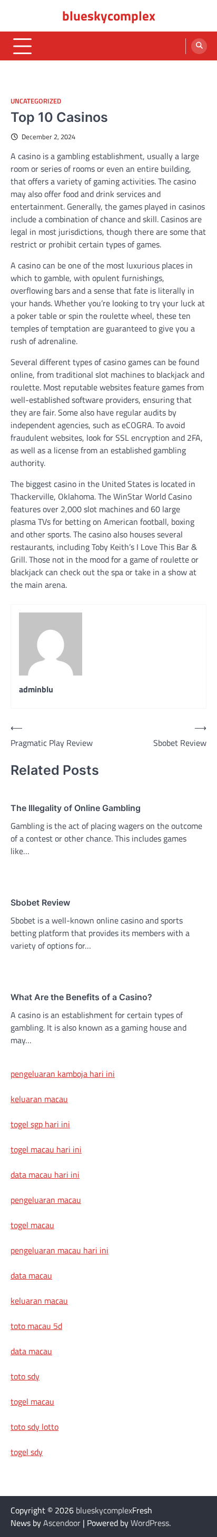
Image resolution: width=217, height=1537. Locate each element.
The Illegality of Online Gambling (76, 808)
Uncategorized (36, 101)
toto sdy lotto (34, 1426)
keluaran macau (39, 1099)
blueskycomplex (108, 16)
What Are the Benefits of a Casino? (81, 997)
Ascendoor (62, 1523)
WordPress (150, 1523)
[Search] (199, 46)
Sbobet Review (40, 902)
